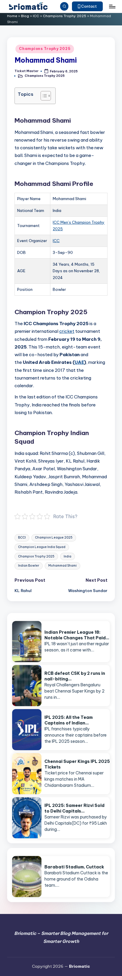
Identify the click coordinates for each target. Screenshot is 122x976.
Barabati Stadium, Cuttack (74, 867)
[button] (87, 6)
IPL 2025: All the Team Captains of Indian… (68, 720)
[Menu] (112, 6)
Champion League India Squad (41, 547)
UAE (79, 362)
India (67, 556)
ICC (36, 16)
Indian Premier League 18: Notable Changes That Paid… (76, 635)
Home (12, 16)
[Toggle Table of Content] (42, 96)
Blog (25, 16)
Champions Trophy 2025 (64, 16)
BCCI (22, 537)
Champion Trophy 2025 (36, 556)
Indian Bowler (28, 566)
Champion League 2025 (54, 537)
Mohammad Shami (62, 566)
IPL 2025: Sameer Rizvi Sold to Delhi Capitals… (74, 808)
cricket (66, 331)
